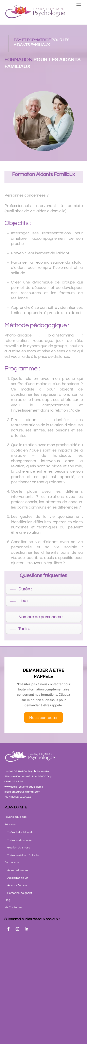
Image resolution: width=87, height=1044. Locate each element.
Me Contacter (13, 907)
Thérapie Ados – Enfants (23, 855)
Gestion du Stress (18, 847)
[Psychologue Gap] (34, 17)
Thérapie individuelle (20, 832)
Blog (7, 900)
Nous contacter (43, 717)
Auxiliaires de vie (17, 878)
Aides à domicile (17, 870)
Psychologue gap (15, 817)
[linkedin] (27, 929)
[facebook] (8, 929)
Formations (11, 862)
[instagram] (18, 929)
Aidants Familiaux (18, 885)
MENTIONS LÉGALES (18, 796)
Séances (10, 824)
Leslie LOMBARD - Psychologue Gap (27, 771)
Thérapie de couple (19, 840)
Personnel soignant (19, 893)
